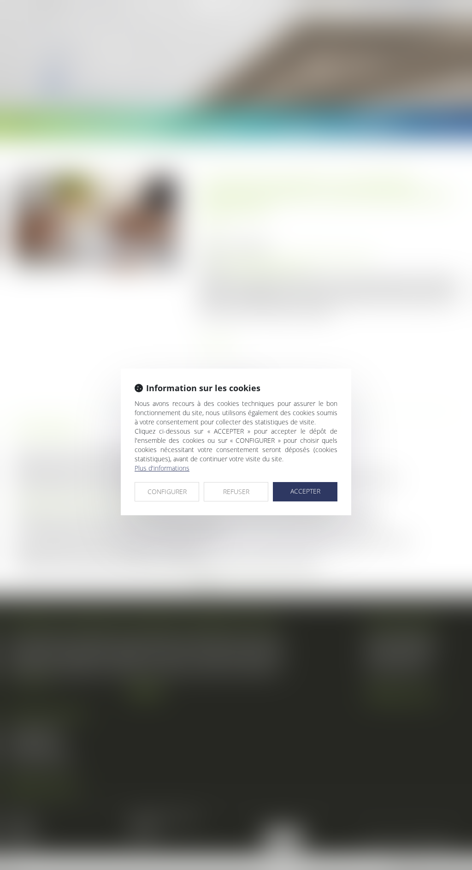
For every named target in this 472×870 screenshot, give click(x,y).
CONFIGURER (167, 491)
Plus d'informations (162, 468)
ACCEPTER (305, 491)
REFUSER (236, 491)
